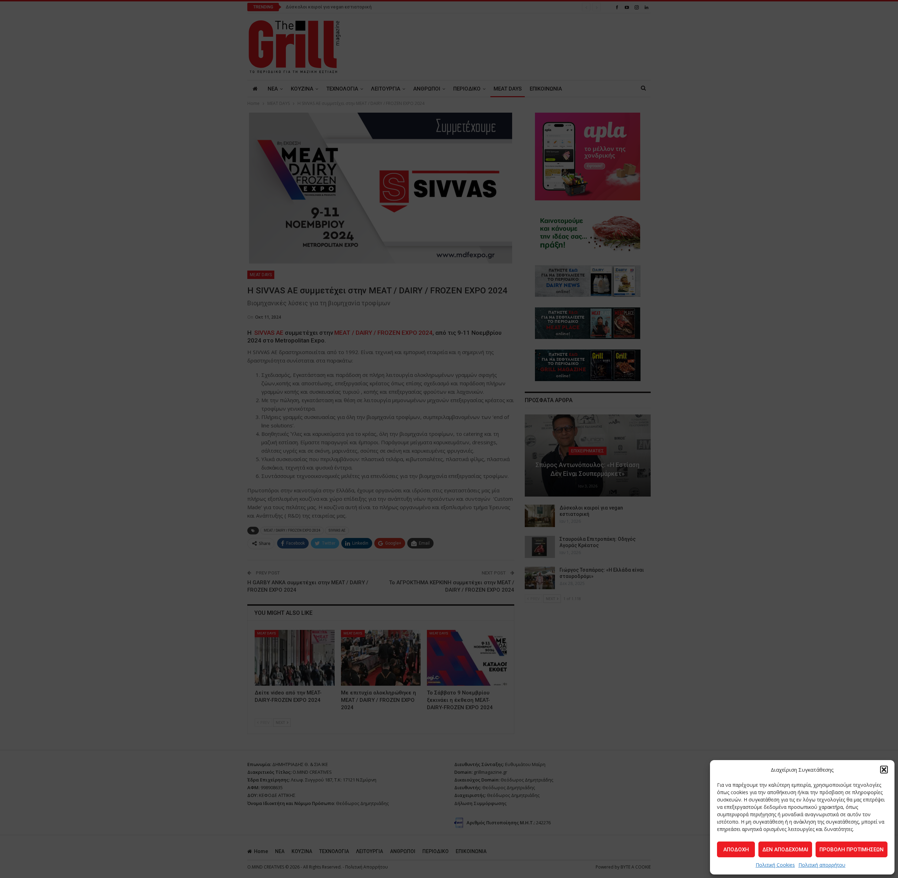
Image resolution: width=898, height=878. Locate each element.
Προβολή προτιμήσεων (851, 849)
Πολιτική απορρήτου (821, 865)
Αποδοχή (736, 849)
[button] (883, 769)
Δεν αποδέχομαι (785, 849)
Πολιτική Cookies (775, 865)
